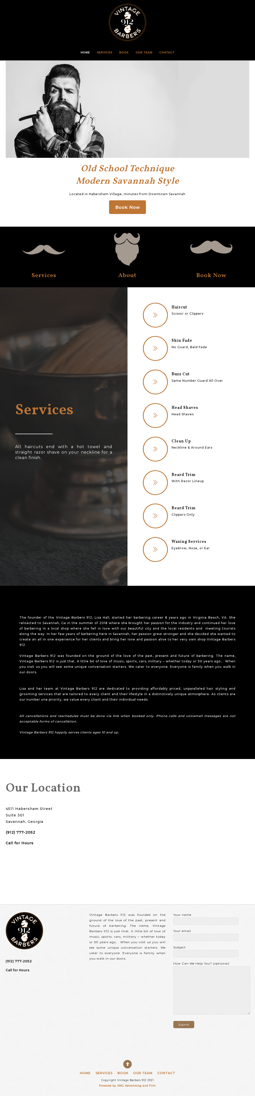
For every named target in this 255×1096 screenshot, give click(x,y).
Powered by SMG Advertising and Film (127, 1085)
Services (104, 52)
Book (124, 52)
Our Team (144, 52)
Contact (167, 52)
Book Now (211, 275)
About (127, 275)
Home (85, 52)
